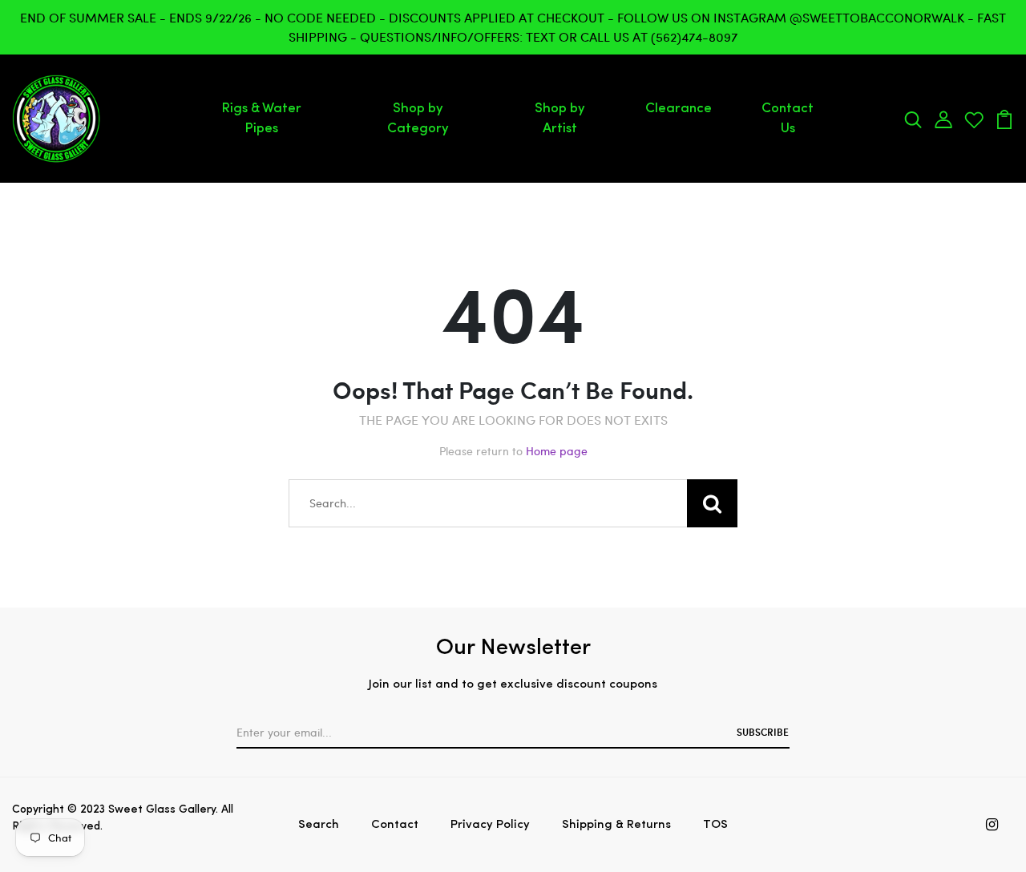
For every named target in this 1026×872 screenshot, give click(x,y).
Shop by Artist (560, 119)
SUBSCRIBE (763, 732)
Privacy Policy (490, 825)
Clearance (678, 108)
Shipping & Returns (616, 825)
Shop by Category (418, 119)
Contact (394, 825)
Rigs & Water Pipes (261, 119)
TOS (715, 825)
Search (318, 825)
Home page (557, 450)
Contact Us (787, 119)
